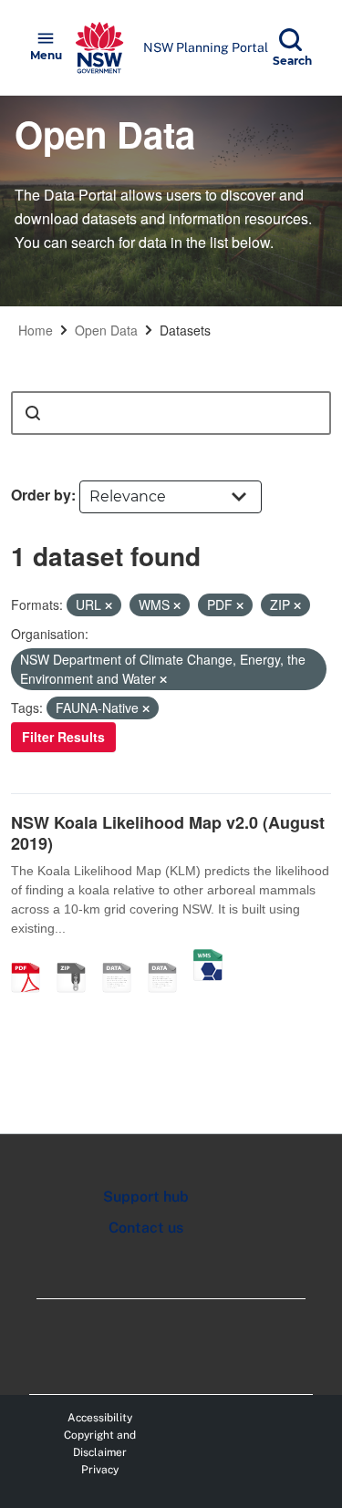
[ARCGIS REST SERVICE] (169, 958)
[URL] (123, 958)
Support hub (146, 1196)
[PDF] (32, 958)
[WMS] (208, 958)
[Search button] (33, 413)
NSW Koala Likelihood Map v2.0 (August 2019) (168, 833)
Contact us (146, 1227)
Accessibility (99, 1417)
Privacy (100, 1469)
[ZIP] (77, 958)
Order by (41, 494)
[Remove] (108, 605)
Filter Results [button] (63, 737)
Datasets (185, 330)
